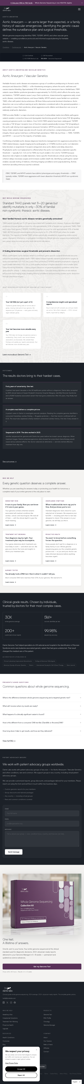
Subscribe (41, 1066)
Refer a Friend (48, 1044)
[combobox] (77, 1082)
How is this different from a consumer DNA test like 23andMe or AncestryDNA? (33, 722)
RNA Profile (47, 1018)
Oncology (47, 1021)
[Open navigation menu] (79, 9)
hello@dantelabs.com (9, 998)
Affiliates (46, 1048)
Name (7, 809)
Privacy (40, 1073)
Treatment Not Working (10, 1021)
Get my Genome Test (42, 967)
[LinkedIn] (4, 1003)
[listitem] (22, 513)
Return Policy (63, 1073)
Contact (46, 1051)
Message (8, 829)
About (45, 1037)
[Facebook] (15, 1003)
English (75, 1082)
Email (7, 819)
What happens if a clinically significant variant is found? (23, 714)
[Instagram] (11, 1003)
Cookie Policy (54, 1073)
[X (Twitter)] (7, 1003)
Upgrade (5, 1028)
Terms (46, 1073)
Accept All (21, 1069)
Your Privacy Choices (75, 1073)
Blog (4, 1044)
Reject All (21, 1075)
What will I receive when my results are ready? (20, 706)
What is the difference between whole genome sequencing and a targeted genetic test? (36, 698)
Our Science (48, 1041)
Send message (13, 852)
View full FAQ (8, 741)
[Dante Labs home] (7, 9)
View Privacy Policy (11, 1063)
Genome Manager (49, 1025)
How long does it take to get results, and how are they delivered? (27, 731)
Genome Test (48, 1014)
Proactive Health (8, 1025)
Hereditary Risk (7, 1014)
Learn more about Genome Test (16, 354)
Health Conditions (8, 1037)
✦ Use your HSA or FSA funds (21, 3)
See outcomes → (10, 461)
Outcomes (6, 1041)
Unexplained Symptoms (10, 1018)
